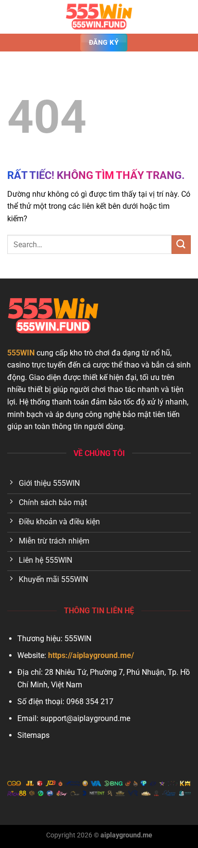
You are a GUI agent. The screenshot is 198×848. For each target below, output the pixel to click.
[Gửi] (181, 244)
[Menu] (13, 16)
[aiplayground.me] (99, 17)
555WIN (21, 352)
